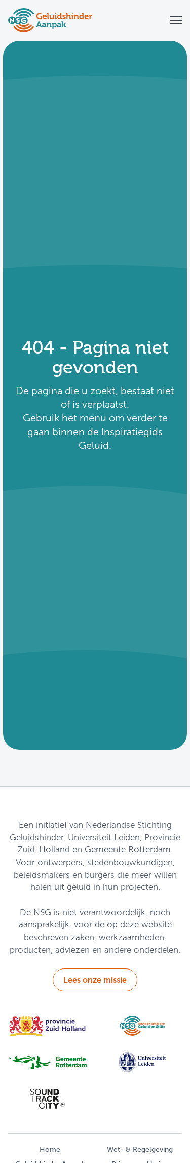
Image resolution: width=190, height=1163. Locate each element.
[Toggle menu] (176, 20)
